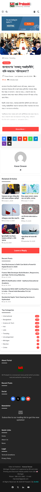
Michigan (6, 340)
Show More (20, 129)
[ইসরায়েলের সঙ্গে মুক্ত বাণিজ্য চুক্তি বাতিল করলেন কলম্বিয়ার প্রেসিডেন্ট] (11, 189)
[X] (9, 139)
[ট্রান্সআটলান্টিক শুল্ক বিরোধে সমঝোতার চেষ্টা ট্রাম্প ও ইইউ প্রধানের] (11, 229)
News (4, 443)
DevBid (36, 482)
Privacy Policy (6, 458)
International (7, 316)
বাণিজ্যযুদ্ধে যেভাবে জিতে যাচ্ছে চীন (10, 218)
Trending (12, 58)
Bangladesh (7, 319)
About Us (5, 439)
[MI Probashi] (20, 5)
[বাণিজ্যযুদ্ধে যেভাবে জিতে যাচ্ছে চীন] (11, 210)
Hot (4, 326)
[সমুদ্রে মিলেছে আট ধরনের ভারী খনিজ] (30, 229)
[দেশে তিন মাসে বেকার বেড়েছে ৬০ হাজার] (30, 209)
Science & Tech (8, 323)
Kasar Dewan (9, 76)
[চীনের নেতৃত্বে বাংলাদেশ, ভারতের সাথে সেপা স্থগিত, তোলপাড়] (30, 189)
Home (6, 58)
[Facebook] (4, 139)
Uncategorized (8, 337)
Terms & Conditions (8, 455)
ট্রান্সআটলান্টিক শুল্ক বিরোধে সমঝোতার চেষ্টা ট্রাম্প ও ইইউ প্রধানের (9, 238)
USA (4, 330)
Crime (5, 347)
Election (6, 344)
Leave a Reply (20, 250)
